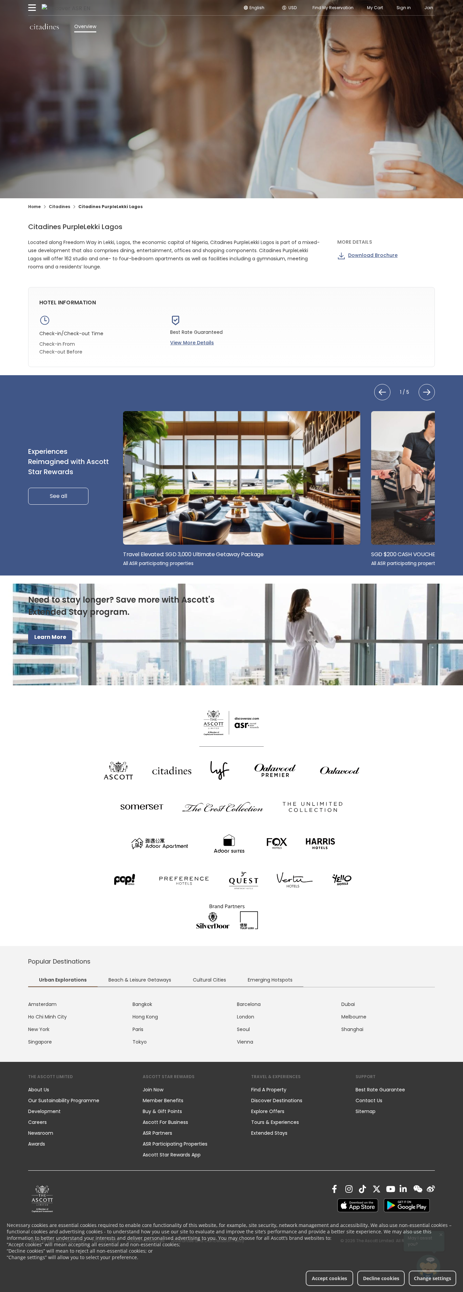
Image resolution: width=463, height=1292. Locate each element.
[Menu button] (32, 8)
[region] (279, 489)
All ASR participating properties (158, 563)
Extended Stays (269, 1133)
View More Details (192, 342)
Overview (85, 26)
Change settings (432, 1278)
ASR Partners (157, 1133)
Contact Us (369, 1100)
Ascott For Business (165, 1122)
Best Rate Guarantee (380, 1089)
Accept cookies (329, 1278)
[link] (42, 1199)
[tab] (63, 980)
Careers (37, 1122)
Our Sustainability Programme (63, 1100)
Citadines (59, 206)
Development (44, 1111)
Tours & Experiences (275, 1122)
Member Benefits (163, 1100)
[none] (78, 1089)
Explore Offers (267, 1111)
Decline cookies (381, 1278)
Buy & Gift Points (162, 1111)
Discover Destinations (276, 1100)
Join (428, 8)
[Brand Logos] (118, 770)
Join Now (153, 1089)
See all (58, 496)
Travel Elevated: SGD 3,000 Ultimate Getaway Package (193, 554)
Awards (36, 1143)
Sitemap (366, 1111)
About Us (38, 1089)
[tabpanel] (231, 1023)
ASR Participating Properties (175, 1143)
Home (34, 206)
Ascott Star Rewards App (172, 1154)
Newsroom (40, 1133)
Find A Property (268, 1089)
